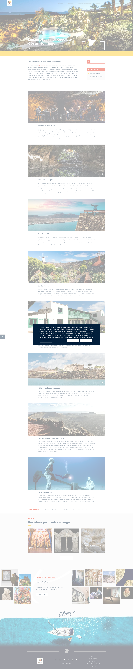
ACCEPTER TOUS (86, 340)
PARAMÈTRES (46, 340)
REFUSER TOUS (72, 340)
